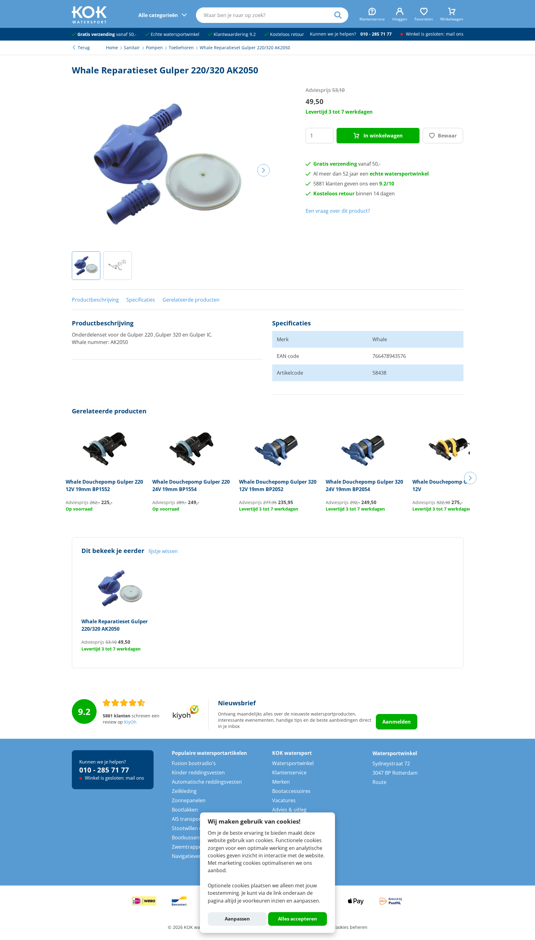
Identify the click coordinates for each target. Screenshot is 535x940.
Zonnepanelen (189, 800)
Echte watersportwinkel (174, 34)
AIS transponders (192, 819)
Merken (281, 781)
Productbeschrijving (95, 299)
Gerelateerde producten (191, 299)
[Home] (89, 21)
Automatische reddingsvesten (207, 781)
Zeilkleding (184, 791)
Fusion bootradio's (194, 763)
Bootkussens (187, 837)
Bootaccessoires (291, 791)
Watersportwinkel (293, 763)
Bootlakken (185, 809)
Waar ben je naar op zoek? (341, 15)
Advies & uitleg (289, 809)
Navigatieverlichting (195, 856)
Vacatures (284, 800)
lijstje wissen (163, 551)
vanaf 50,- (107, 34)
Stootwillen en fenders (198, 828)
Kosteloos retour (286, 34)
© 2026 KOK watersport (192, 927)
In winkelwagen (382, 135)
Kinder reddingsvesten (198, 772)
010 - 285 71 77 (376, 34)
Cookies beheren (350, 927)
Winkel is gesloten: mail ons (434, 34)
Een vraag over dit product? (338, 210)
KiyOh (130, 722)
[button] (86, 265)
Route (379, 782)
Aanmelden (396, 721)
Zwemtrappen (188, 846)
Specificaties (140, 299)
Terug (84, 47)
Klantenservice (289, 772)
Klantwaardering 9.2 (234, 34)
